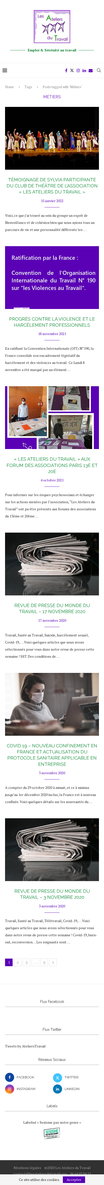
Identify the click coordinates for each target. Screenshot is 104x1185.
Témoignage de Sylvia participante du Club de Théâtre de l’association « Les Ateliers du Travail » (52, 186)
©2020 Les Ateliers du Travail (67, 1167)
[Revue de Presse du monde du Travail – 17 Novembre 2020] (52, 564)
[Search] (98, 70)
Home (9, 87)
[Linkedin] (84, 70)
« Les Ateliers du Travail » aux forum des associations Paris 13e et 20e (52, 465)
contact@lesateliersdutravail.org (40, 1173)
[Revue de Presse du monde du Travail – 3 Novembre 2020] (52, 849)
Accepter (74, 1179)
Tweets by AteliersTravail (25, 1046)
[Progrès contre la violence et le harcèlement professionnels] (52, 277)
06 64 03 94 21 (80, 1173)
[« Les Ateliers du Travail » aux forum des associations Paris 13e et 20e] (52, 417)
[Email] (91, 70)
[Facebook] (66, 70)
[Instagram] (78, 70)
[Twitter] (72, 70)
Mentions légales (27, 1167)
